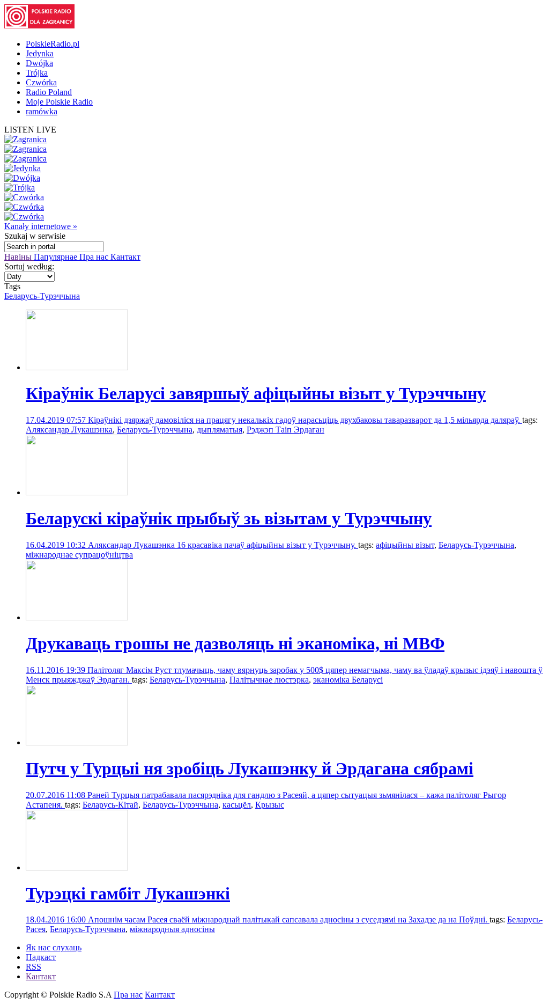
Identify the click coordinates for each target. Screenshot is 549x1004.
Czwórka (41, 82)
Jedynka (40, 53)
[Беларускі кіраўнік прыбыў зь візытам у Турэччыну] (77, 492)
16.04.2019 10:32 (57, 544)
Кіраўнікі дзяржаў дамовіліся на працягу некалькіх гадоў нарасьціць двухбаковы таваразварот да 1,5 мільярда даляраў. (305, 419)
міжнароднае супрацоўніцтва (79, 554)
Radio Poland (49, 92)
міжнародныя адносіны (172, 929)
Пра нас (94, 256)
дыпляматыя (219, 429)
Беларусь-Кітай (110, 804)
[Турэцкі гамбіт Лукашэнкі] (77, 867)
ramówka (41, 111)
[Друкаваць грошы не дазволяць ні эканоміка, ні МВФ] (77, 617)
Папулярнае (56, 256)
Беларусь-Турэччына (42, 296)
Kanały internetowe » (40, 226)
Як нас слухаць (53, 947)
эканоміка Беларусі (348, 679)
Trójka (37, 72)
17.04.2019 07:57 (57, 419)
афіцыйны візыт (405, 544)
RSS (33, 966)
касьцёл (236, 804)
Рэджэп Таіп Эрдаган (285, 429)
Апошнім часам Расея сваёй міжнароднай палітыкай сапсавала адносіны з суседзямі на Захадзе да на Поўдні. (288, 919)
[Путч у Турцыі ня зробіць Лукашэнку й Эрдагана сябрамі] (77, 742)
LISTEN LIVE (30, 129)
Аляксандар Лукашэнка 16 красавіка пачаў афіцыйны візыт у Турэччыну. (223, 544)
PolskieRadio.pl (52, 43)
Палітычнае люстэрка (269, 679)
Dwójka (39, 63)
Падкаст (41, 957)
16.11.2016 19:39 (56, 670)
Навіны (19, 256)
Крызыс (269, 804)
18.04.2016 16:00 (57, 919)
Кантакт (125, 256)
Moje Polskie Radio (59, 101)
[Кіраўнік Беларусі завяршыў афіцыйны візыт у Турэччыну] (77, 367)
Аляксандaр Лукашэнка (69, 429)
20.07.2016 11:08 (56, 795)
